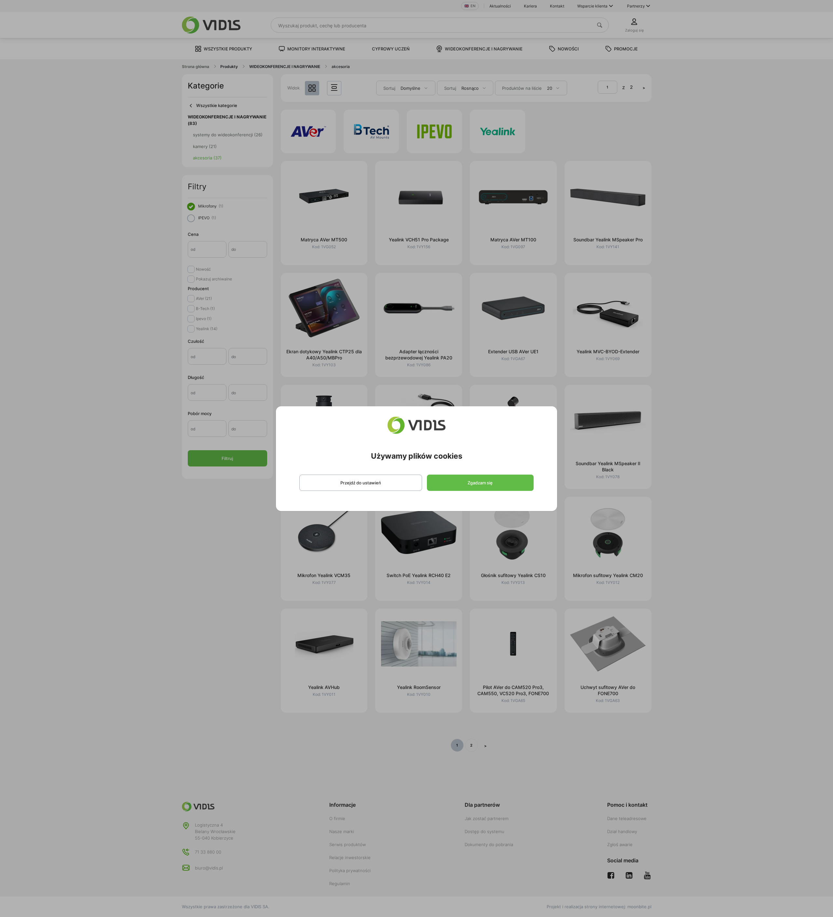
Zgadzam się (480, 482)
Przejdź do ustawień (360, 482)
